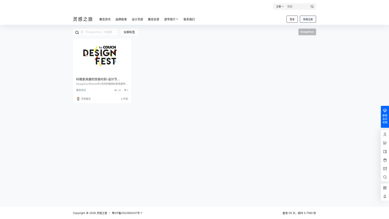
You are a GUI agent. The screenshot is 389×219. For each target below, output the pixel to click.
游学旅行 (169, 19)
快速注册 (308, 19)
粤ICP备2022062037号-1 (127, 213)
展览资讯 (81, 90)
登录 (292, 19)
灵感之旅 (101, 213)
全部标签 (129, 32)
